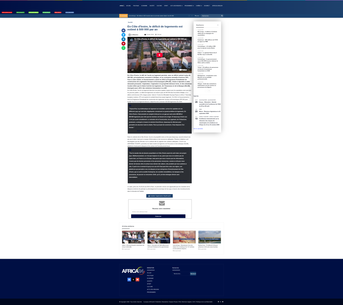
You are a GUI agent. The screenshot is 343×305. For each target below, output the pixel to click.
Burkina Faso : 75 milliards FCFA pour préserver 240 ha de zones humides (208, 246)
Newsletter (165, 301)
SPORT (149, 284)
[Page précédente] (206, 90)
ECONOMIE (150, 278)
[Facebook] (129, 279)
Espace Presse (173, 301)
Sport (166, 5)
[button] (123, 30)
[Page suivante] (209, 90)
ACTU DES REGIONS (153, 289)
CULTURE (150, 286)
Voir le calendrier (198, 128)
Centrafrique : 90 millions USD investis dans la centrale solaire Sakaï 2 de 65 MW (151, 15)
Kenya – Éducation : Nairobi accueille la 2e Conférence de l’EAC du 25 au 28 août (210, 104)
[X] (133, 279)
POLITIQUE (150, 275)
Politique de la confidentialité (204, 301)
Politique (136, 5)
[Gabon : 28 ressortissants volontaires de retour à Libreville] (133, 237)
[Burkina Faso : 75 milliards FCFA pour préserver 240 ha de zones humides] (209, 237)
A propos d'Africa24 (149, 301)
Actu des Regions (176, 5)
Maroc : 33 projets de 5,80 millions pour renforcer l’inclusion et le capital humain (158, 246)
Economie (144, 5)
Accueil (128, 5)
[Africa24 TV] (122, 5)
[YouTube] (137, 279)
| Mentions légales (186, 301)
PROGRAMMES (188, 5)
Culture (159, 5)
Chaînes (198, 5)
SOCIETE (149, 281)
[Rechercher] (222, 15)
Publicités (158, 301)
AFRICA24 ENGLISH (217, 5)
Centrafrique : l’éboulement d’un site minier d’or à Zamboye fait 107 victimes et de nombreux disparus (183, 247)
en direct (207, 5)
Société (152, 5)
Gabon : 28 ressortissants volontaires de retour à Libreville (133, 246)
